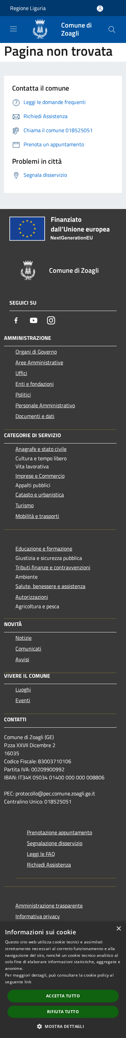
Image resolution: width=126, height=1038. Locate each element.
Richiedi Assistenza (49, 865)
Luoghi (23, 689)
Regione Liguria (28, 8)
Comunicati (28, 648)
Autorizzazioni (31, 597)
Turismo (24, 505)
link (28, 982)
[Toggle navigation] (13, 29)
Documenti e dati (34, 416)
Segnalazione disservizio (54, 843)
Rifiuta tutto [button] (63, 1012)
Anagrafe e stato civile (41, 449)
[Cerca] (112, 29)
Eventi (22, 700)
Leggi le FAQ (41, 854)
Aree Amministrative (39, 362)
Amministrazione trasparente (49, 905)
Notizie (23, 638)
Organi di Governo (36, 352)
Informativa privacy (37, 916)
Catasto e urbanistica (39, 494)
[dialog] (63, 980)
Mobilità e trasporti (37, 516)
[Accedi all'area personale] (100, 8)
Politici (23, 395)
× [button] (118, 928)
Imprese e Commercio (40, 476)
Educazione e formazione (43, 548)
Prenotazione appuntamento (59, 832)
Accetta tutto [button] (63, 996)
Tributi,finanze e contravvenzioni (52, 567)
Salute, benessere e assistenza (50, 586)
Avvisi (22, 659)
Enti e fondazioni (34, 384)
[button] (63, 1026)
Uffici (21, 373)
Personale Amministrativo (45, 405)
